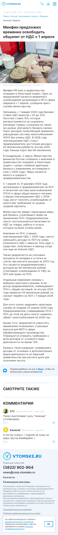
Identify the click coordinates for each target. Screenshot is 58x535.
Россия (13, 16)
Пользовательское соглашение (17, 509)
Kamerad (15, 430)
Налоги (34, 16)
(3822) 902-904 (18, 467)
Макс (41, 369)
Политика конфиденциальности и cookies (21, 513)
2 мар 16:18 (39, 430)
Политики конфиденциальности (19, 527)
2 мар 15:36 (39, 411)
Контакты (9, 477)
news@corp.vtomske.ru (19, 472)
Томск (6, 16)
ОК (48, 524)
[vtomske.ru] (11, 4)
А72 (12, 411)
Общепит (44, 16)
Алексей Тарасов (11, 20)
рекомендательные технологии (19, 522)
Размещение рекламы (16, 481)
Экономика (24, 16)
